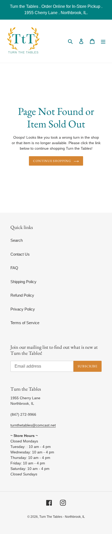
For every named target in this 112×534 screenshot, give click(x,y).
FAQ (14, 268)
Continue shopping (52, 161)
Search (16, 240)
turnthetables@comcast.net (33, 425)
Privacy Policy (22, 309)
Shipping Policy (23, 281)
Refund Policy (22, 295)
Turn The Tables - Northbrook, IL (62, 517)
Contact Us (20, 254)
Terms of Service (24, 323)
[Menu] (103, 41)
